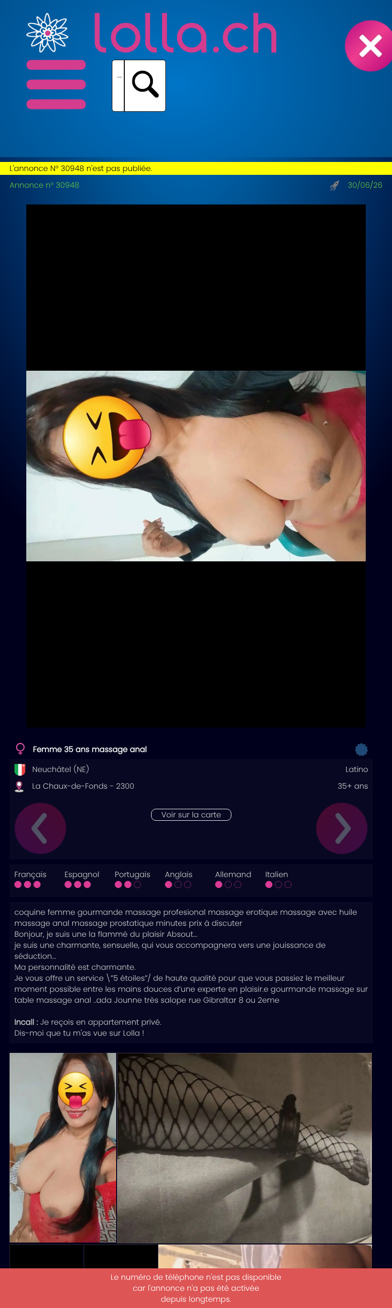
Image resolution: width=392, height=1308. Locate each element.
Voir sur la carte (191, 814)
